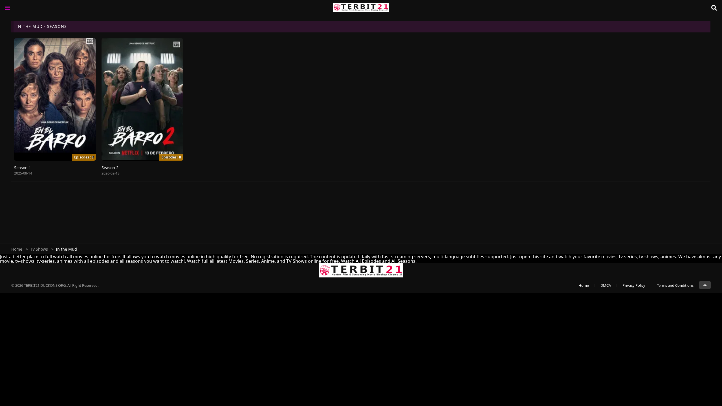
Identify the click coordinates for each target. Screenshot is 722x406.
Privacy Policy (633, 285)
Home (16, 249)
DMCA (605, 285)
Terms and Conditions (675, 285)
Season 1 (22, 167)
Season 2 (110, 167)
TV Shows (39, 249)
